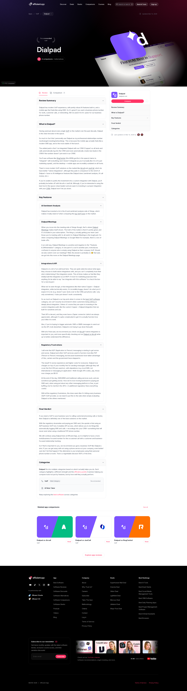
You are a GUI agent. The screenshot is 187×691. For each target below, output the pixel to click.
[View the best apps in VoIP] (71, 481)
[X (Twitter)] (39, 585)
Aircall (82, 168)
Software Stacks (59, 604)
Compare (127, 101)
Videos (56, 613)
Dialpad (122, 94)
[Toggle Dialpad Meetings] (71, 221)
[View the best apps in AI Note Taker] (71, 488)
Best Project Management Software (148, 608)
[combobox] (124, 4)
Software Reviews (59, 587)
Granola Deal (114, 587)
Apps (30, 14)
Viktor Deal (114, 591)
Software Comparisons (61, 600)
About (84, 583)
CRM (48, 188)
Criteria (84, 609)
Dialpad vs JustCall (83, 540)
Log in (84, 617)
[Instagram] (44, 585)
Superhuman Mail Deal (118, 583)
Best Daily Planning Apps (147, 602)
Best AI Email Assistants (147, 614)
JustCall (91, 168)
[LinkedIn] (48, 585)
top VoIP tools (80, 214)
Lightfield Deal (115, 596)
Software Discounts (60, 591)
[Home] (37, 4)
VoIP (37, 14)
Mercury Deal (115, 600)
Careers (85, 591)
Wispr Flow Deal (116, 609)
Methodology (87, 604)
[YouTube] (30, 585)
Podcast (56, 609)
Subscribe (85, 596)
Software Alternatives (61, 596)
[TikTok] (35, 585)
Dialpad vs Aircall (90, 334)
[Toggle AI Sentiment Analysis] (71, 205)
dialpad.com (123, 96)
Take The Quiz (87, 600)
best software (58, 495)
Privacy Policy (87, 626)
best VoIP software (93, 299)
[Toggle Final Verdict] (71, 409)
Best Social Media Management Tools (145, 592)
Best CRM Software (146, 598)
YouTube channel (94, 657)
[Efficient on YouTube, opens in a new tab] (151, 659)
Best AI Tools (143, 583)
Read (69, 541)
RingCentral (61, 158)
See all (145, 507)
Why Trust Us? (87, 587)
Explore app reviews (93, 555)
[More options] (146, 101)
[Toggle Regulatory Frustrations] (71, 344)
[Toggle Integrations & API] (71, 263)
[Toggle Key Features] (71, 197)
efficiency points (80, 472)
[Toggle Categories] (71, 462)
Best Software (58, 583)
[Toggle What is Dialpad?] (71, 124)
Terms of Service (88, 622)
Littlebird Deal (115, 604)
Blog (55, 617)
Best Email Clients (145, 587)
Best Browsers (144, 618)
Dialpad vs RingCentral (123, 540)
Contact (84, 613)
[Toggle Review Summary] (71, 100)
